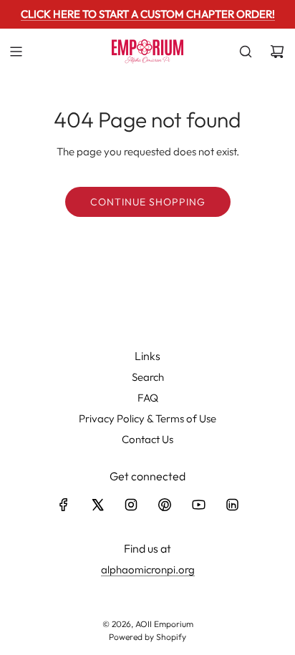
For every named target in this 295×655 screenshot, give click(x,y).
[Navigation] (16, 51)
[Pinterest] (164, 504)
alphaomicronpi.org (148, 569)
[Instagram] (131, 504)
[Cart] (277, 51)
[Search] (245, 51)
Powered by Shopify (147, 636)
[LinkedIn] (232, 504)
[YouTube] (198, 504)
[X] (97, 504)
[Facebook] (63, 504)
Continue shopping (147, 201)
